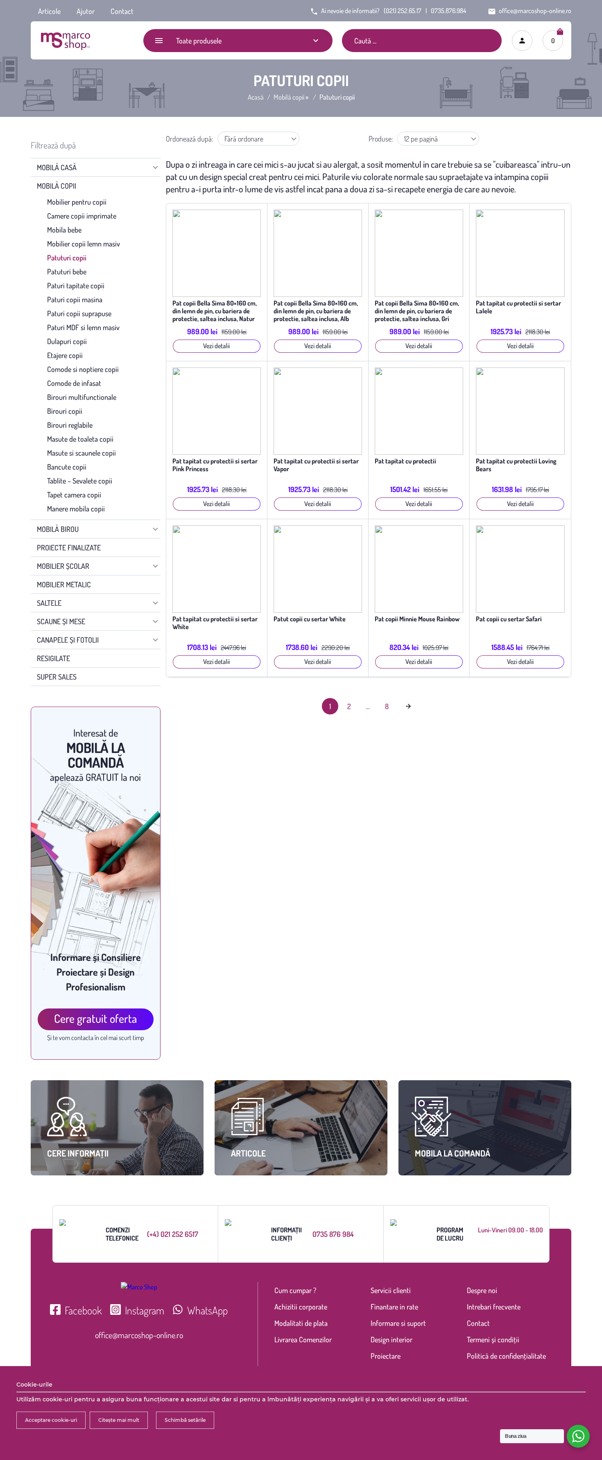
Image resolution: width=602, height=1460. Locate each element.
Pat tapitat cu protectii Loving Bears (516, 465)
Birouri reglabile (70, 424)
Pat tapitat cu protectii (405, 461)
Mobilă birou (58, 529)
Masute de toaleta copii (80, 438)
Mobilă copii (289, 97)
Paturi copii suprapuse (79, 313)
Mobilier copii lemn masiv (83, 243)
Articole (49, 11)
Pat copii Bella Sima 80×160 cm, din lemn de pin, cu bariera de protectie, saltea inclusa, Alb (316, 311)
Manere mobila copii (76, 508)
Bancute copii (66, 466)
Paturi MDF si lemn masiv (83, 327)
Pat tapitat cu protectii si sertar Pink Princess (215, 465)
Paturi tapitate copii (75, 285)
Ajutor (86, 11)
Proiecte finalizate (69, 547)
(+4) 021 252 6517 (172, 1234)
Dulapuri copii (67, 341)
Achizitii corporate (300, 1306)
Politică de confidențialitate (506, 1355)
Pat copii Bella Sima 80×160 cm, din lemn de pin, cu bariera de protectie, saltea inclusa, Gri (417, 311)
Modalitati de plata (301, 1323)
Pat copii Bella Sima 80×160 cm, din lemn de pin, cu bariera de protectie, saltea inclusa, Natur (214, 311)
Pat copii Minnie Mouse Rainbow (417, 619)
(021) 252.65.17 (402, 11)
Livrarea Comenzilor (303, 1339)
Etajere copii (65, 355)
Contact (122, 11)
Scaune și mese (61, 621)
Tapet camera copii (74, 494)
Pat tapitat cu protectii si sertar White (215, 623)
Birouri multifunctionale (81, 397)
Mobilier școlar (63, 565)
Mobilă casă (57, 167)
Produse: (381, 139)
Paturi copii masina (74, 299)
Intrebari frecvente (494, 1306)
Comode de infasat (74, 383)
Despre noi (482, 1290)
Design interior (391, 1339)
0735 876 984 (333, 1234)
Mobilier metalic (64, 584)
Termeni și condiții (493, 1339)
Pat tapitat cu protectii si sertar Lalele (518, 307)
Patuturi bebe (66, 271)
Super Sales (57, 676)
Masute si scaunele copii (81, 452)
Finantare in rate (394, 1306)
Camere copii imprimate (81, 215)
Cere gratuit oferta (95, 1018)
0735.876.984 (448, 11)
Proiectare (386, 1355)
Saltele (49, 602)
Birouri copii (64, 410)
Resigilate (53, 658)
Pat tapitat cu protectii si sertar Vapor (316, 465)
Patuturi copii (66, 257)
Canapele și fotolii (68, 639)
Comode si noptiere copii (83, 369)
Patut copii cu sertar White (310, 619)
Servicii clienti (391, 1290)
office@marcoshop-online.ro (139, 1335)
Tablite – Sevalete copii (79, 480)
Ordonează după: (189, 139)
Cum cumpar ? (295, 1290)
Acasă (256, 97)
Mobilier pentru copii (76, 201)
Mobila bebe (64, 229)
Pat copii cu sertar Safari (509, 619)
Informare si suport (398, 1323)
